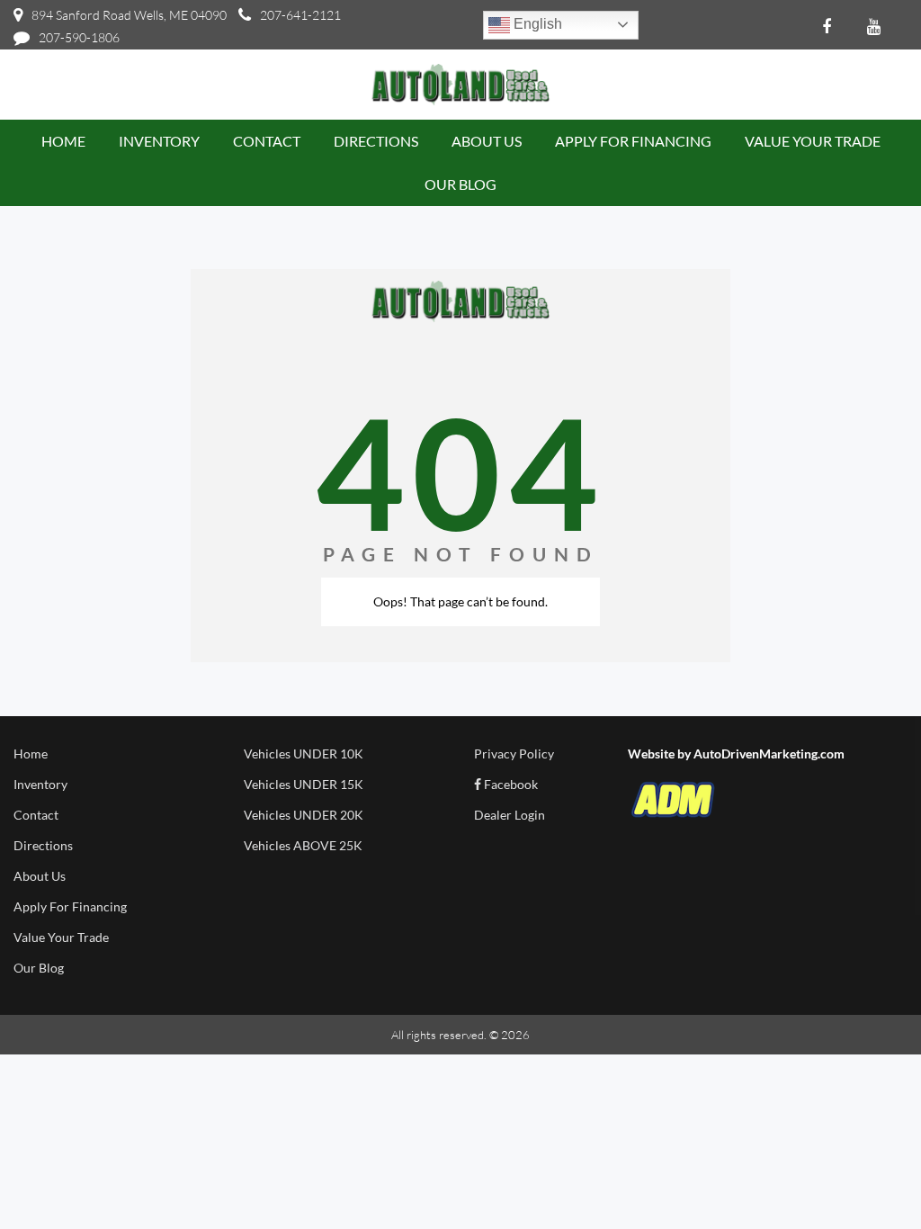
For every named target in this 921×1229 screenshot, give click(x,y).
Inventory (40, 784)
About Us (39, 876)
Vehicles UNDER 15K (303, 784)
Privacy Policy (514, 753)
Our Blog (38, 967)
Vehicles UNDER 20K (303, 814)
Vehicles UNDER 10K (303, 753)
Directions (43, 845)
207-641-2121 (300, 14)
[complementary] (867, 1175)
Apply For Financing (70, 906)
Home (30, 753)
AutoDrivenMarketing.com (769, 753)
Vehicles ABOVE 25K (303, 845)
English (536, 23)
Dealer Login (509, 814)
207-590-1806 (79, 37)
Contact (35, 814)
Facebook (509, 784)
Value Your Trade (61, 937)
